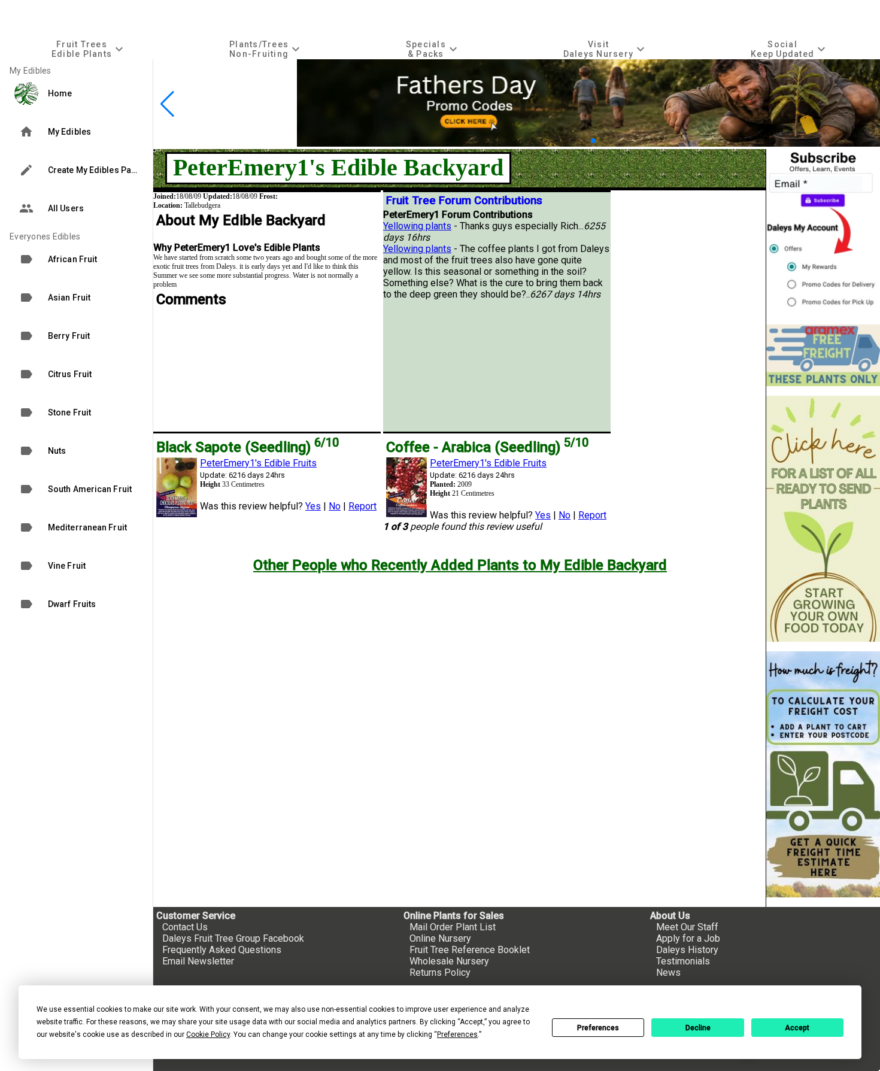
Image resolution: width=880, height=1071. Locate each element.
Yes (313, 506)
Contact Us (185, 927)
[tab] (89, 48)
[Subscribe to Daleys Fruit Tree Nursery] (823, 232)
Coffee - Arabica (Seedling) (487, 447)
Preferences (598, 1028)
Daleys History (687, 949)
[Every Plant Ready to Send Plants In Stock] (823, 519)
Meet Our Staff (687, 927)
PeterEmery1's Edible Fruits (258, 463)
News (668, 972)
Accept (797, 1028)
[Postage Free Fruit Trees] (823, 355)
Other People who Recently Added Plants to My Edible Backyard (460, 565)
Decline (698, 1028)
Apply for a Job (688, 938)
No (335, 506)
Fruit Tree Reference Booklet (469, 949)
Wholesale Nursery (449, 961)
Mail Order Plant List (452, 927)
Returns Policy (440, 972)
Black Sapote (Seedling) (247, 447)
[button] (574, 141)
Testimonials (683, 961)
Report (362, 506)
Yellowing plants (417, 226)
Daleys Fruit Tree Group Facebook (233, 938)
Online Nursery (440, 938)
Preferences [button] (457, 1034)
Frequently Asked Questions (221, 949)
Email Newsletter (198, 961)
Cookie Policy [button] (208, 1034)
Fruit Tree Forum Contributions (464, 200)
